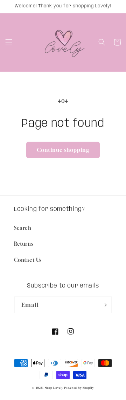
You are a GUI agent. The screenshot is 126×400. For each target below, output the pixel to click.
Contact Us (28, 260)
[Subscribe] (104, 305)
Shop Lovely (54, 387)
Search (22, 228)
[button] (8, 42)
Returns (23, 244)
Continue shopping (63, 150)
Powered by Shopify (79, 387)
